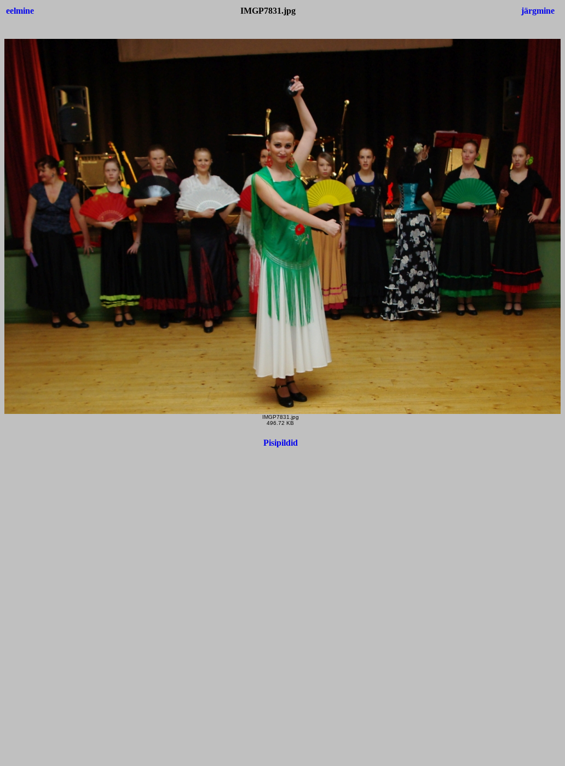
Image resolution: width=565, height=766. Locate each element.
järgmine (538, 10)
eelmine (20, 10)
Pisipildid (280, 442)
